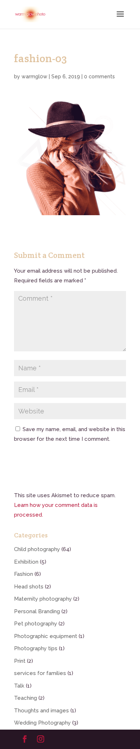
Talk (19, 686)
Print (19, 661)
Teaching (25, 698)
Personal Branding (37, 611)
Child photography (37, 549)
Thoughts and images (41, 710)
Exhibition (26, 562)
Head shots (28, 586)
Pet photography (35, 623)
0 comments (99, 76)
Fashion (23, 574)
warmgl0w (34, 76)
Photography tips (35, 648)
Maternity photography (43, 599)
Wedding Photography (42, 723)
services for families (40, 673)
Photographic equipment (45, 636)
